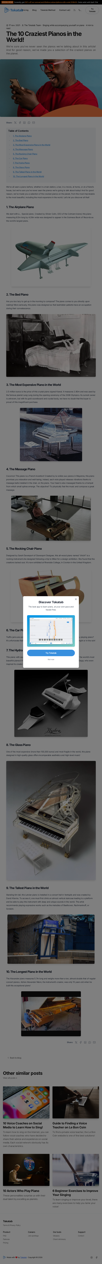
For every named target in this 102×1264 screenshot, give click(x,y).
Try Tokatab (51, 653)
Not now (51, 659)
